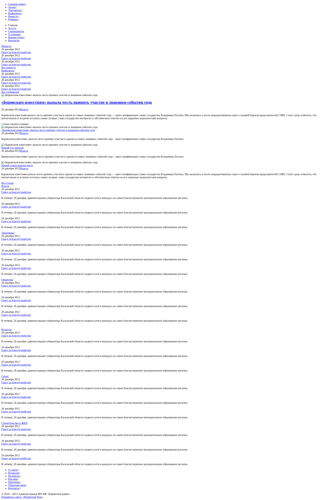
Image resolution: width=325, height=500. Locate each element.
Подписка (14, 476)
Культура (6, 329)
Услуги (12, 28)
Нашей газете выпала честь (17, 165)
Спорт (5, 376)
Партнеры (14, 482)
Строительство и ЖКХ (14, 423)
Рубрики (13, 19)
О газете (13, 469)
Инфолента (14, 13)
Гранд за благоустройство (16, 52)
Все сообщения (10, 92)
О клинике (14, 34)
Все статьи (7, 183)
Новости (13, 16)
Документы (14, 10)
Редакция (13, 473)
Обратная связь (17, 485)
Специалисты (16, 31)
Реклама (13, 479)
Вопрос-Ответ (16, 37)
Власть (24, 109)
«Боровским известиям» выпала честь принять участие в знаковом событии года (76, 102)
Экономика (7, 232)
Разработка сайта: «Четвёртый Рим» (22, 497)
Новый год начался (12, 147)
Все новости (8, 67)
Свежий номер (16, 4)
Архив (12, 7)
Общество (7, 279)
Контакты (13, 40)
